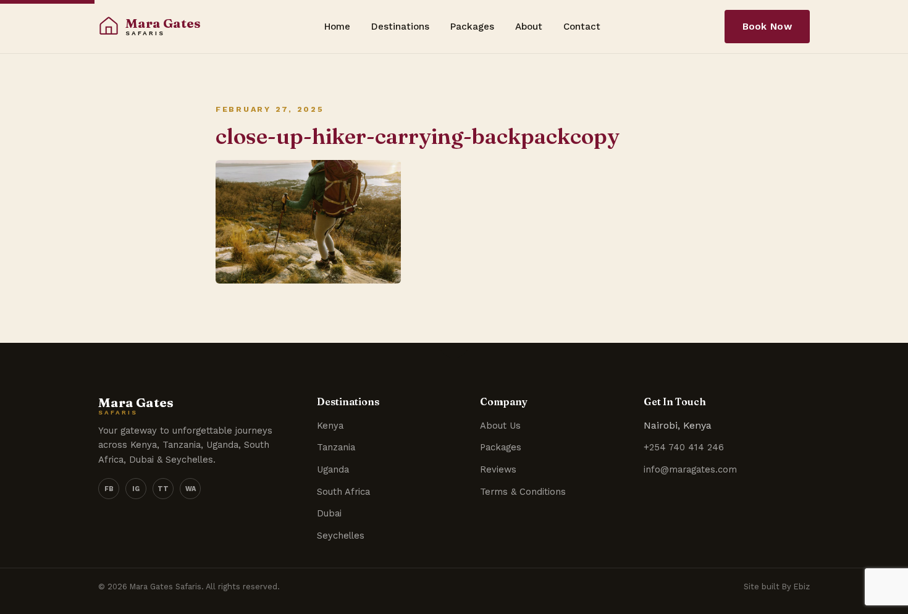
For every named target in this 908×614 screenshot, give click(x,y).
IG (136, 489)
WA (190, 489)
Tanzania (336, 447)
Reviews (498, 469)
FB (109, 489)
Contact (581, 26)
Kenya (330, 425)
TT (163, 489)
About (528, 26)
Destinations (400, 26)
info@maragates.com (690, 469)
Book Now (767, 26)
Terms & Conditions (523, 491)
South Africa (343, 491)
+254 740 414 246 (684, 447)
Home (337, 26)
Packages (472, 26)
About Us (500, 425)
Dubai (329, 513)
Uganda (333, 469)
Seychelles (340, 535)
